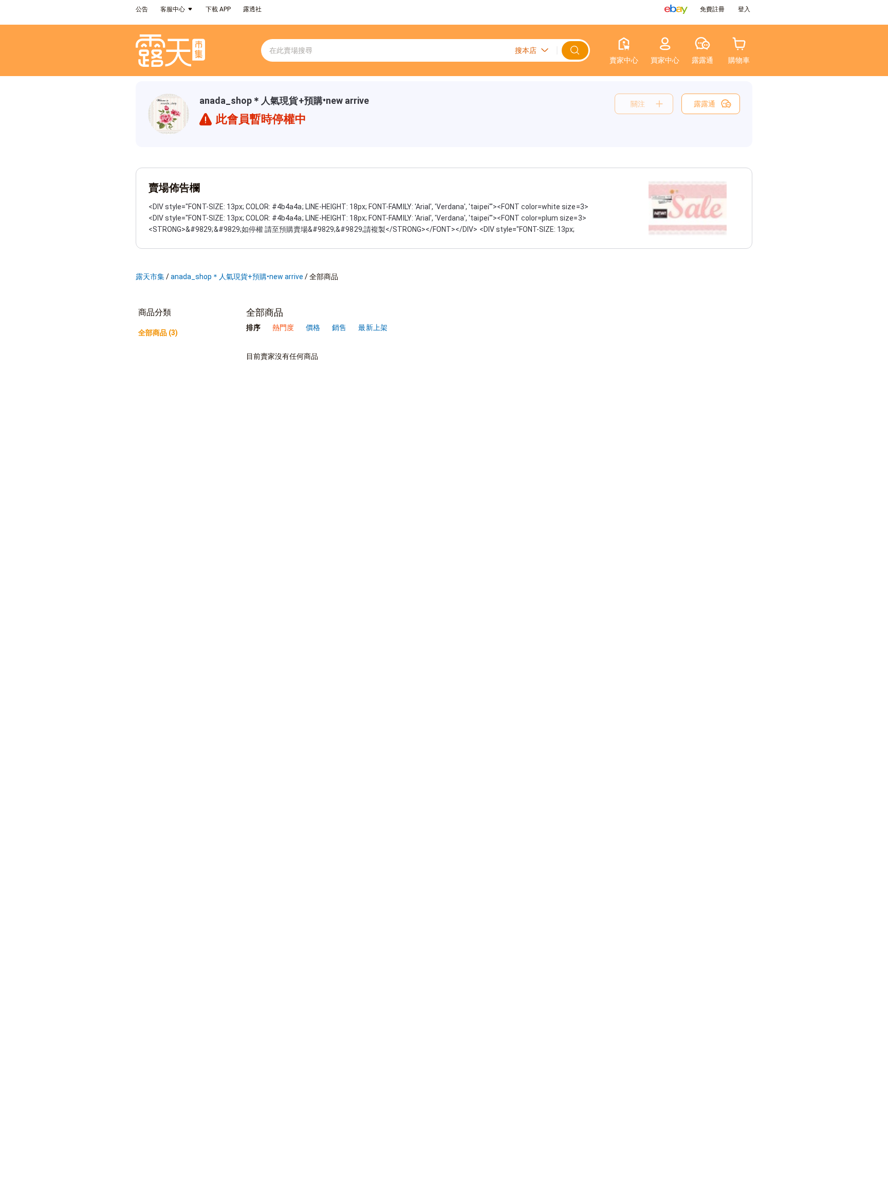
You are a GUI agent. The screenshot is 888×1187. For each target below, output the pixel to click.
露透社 (252, 9)
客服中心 (172, 9)
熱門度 (283, 327)
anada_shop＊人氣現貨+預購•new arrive (284, 100)
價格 (314, 327)
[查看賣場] (168, 114)
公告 (142, 9)
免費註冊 (712, 9)
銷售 (340, 327)
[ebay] (676, 9)
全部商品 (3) (158, 332)
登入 (744, 9)
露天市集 (150, 276)
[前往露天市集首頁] (170, 50)
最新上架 (372, 327)
